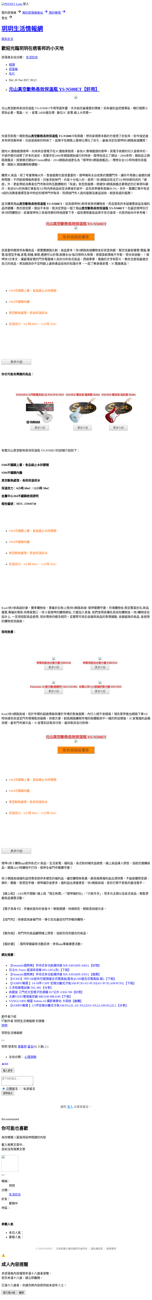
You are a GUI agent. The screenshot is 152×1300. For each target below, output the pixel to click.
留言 (30, 1046)
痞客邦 (22, 1046)
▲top (4, 1063)
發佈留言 (8, 1093)
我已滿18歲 (9, 1292)
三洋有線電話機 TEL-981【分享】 (31, 987)
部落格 (13, 69)
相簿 (12, 64)
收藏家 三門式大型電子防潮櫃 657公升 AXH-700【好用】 (46, 992)
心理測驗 (30, 1057)
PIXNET (48, 1248)
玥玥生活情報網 (22, 28)
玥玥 (4, 1025)
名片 (12, 73)
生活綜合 (32, 57)
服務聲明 (111, 1248)
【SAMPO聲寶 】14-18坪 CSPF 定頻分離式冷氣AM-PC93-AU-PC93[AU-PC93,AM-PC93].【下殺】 (72, 983)
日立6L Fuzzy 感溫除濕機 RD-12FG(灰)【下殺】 (40, 969)
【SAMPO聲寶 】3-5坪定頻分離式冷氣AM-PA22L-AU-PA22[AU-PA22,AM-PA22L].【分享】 (68, 1005)
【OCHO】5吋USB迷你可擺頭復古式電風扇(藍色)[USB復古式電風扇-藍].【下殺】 (62, 978)
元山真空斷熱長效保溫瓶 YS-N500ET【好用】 (54, 89)
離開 (21, 1292)
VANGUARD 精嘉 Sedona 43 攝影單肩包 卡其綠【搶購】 (46, 1001)
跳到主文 (7, 39)
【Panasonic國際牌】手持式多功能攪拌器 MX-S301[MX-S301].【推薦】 (55, 974)
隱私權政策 (97, 1248)
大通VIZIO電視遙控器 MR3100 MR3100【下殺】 (40, 996)
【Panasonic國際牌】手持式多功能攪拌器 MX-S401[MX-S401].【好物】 (55, 965)
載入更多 (8, 1070)
